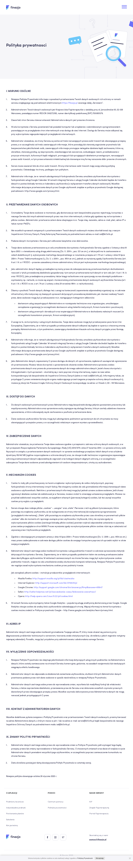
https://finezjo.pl (70, 103)
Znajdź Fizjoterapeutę (99, 808)
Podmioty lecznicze (15, 802)
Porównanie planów (15, 814)
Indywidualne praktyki (16, 808)
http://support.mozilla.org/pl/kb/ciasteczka (53, 579)
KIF (90, 802)
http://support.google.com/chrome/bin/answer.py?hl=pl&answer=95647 (68, 588)
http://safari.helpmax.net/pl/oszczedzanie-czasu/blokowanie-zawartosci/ (60, 592)
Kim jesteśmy (12, 826)
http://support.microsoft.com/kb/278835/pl (56, 583)
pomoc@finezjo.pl (97, 840)
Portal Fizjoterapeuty (99, 814)
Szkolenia (10, 820)
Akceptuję (100, 858)
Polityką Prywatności (85, 858)
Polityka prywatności (57, 808)
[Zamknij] (129, 858)
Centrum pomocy (55, 802)
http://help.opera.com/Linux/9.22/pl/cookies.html (49, 596)
